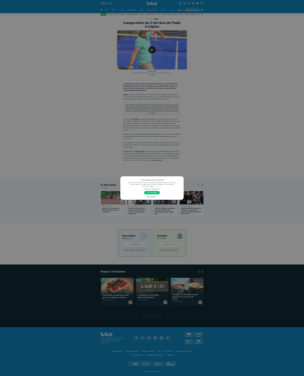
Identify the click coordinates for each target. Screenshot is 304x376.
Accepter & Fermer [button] (152, 192)
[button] (152, 189)
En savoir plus (158, 186)
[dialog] (152, 188)
